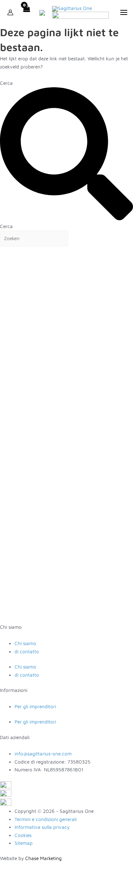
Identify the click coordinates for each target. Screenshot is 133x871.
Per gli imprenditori (35, 706)
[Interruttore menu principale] (123, 12)
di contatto (27, 651)
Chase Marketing (43, 858)
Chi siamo (25, 643)
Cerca (6, 83)
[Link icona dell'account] (10, 12)
